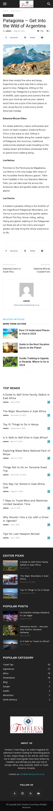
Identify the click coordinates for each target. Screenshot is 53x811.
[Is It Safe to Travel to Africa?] (10, 644)
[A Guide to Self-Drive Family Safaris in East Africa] (10, 565)
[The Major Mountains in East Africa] (10, 579)
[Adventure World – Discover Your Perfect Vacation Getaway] (10, 630)
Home (5, 11)
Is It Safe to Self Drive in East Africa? (25, 437)
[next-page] (28, 372)
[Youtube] (38, 794)
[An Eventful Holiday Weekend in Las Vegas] (10, 616)
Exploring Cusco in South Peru (12, 270)
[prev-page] (23, 372)
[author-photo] (26, 297)
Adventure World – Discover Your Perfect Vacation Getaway (34, 629)
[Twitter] (30, 794)
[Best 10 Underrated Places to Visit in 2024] (10, 334)
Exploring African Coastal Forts (42, 270)
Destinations (16, 11)
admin (8, 31)
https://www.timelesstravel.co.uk (26, 305)
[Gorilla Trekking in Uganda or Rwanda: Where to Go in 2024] (10, 362)
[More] (42, 37)
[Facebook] (15, 794)
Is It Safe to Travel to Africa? (34, 641)
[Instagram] (22, 793)
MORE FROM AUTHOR (14, 324)
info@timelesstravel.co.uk (32, 774)
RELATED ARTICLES (13, 319)
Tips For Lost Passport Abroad (21, 533)
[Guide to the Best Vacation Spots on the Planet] (10, 348)
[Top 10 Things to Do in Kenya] (10, 593)
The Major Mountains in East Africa (24, 411)
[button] (4, 4)
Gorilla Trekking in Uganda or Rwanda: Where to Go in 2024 (34, 361)
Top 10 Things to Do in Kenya (20, 424)
